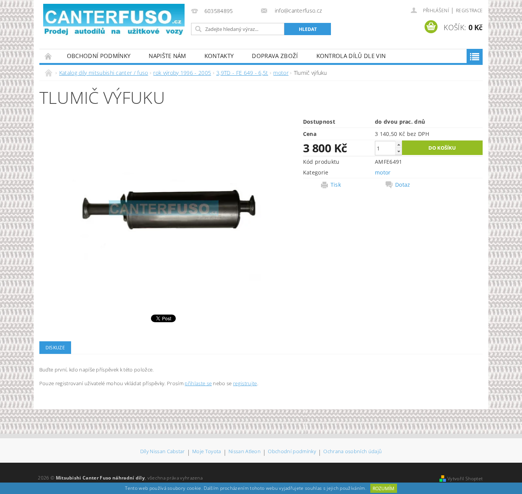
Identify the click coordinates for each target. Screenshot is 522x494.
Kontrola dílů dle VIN (351, 56)
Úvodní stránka (48, 56)
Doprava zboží (275, 56)
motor (383, 172)
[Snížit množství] (398, 151)
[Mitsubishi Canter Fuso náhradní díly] (114, 20)
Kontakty (219, 56)
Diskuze (55, 347)
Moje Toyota (206, 452)
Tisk (336, 184)
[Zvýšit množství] (398, 144)
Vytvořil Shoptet (465, 478)
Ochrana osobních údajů (352, 452)
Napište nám (167, 56)
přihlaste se (198, 383)
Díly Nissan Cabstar (162, 452)
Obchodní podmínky (98, 56)
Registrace (469, 10)
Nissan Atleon (245, 452)
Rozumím (383, 488)
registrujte (245, 383)
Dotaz (402, 184)
